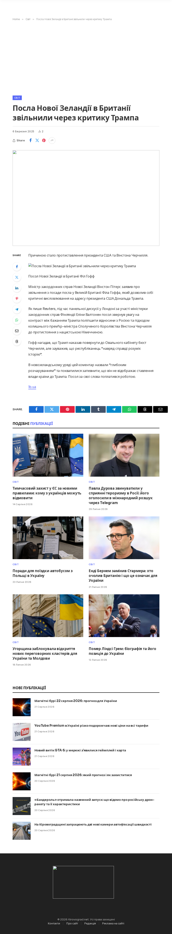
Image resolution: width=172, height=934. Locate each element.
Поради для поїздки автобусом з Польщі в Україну (43, 573)
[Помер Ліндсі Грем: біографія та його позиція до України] (124, 615)
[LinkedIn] (17, 288)
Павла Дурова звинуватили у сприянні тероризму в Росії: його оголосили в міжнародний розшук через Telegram (121, 495)
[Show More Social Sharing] (52, 140)
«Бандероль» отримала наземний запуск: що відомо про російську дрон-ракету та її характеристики (94, 802)
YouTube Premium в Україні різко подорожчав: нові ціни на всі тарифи (91, 726)
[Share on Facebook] (30, 140)
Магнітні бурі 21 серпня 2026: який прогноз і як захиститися (83, 775)
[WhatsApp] (17, 320)
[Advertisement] (86, 57)
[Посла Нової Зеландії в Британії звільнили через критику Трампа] (86, 198)
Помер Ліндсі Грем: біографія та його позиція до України (122, 651)
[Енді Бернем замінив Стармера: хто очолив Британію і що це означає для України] (124, 537)
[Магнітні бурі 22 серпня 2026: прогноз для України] (22, 707)
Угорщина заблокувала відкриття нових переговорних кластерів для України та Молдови (45, 654)
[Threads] (17, 341)
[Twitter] (17, 277)
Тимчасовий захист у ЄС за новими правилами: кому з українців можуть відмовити (47, 493)
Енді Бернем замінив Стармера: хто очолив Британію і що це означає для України (123, 576)
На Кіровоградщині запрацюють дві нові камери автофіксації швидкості (93, 824)
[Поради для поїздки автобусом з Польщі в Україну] (48, 537)
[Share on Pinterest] (44, 140)
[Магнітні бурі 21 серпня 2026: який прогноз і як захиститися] (22, 781)
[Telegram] (17, 309)
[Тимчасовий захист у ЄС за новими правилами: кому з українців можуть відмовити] (48, 455)
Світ (17, 97)
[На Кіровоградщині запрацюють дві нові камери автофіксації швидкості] (22, 831)
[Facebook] (17, 266)
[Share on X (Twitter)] (37, 140)
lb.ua (32, 387)
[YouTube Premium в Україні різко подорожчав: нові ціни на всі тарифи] (22, 732)
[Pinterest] (17, 298)
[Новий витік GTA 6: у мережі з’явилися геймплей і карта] (22, 757)
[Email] (17, 330)
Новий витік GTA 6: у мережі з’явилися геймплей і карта (80, 750)
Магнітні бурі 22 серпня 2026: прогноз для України (75, 701)
